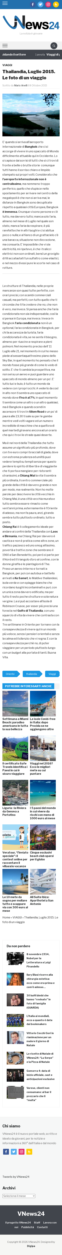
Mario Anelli (20, 85)
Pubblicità (27, 1227)
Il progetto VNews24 (18, 1222)
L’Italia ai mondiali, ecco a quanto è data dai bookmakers (39, 1020)
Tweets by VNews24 (15, 1176)
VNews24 (31, 1213)
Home (6, 917)
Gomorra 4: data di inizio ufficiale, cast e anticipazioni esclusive (41, 1074)
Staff (37, 1222)
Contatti (42, 1227)
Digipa (31, 1246)
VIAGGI (7, 65)
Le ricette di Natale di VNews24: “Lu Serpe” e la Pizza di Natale (40, 1057)
